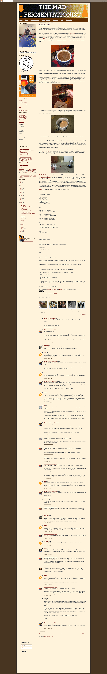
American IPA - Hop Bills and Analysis (26, 162)
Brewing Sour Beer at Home (24, 149)
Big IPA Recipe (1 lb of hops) (25, 153)
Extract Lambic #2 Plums (23, 118)
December (23, 203)
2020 (21, 186)
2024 (21, 182)
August (22, 220)
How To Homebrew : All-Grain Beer (26, 161)
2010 (21, 201)
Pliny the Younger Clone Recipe (25, 163)
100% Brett (27, 172)
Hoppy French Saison (23, 152)
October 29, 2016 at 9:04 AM (48, 595)
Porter (33, 172)
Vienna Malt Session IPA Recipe (25, 157)
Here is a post (41, 189)
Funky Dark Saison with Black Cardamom (28, 206)
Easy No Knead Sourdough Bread (26, 159)
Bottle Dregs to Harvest (23, 102)
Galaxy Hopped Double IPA (24, 155)
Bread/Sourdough (33, 173)
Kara (45, 548)
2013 (21, 196)
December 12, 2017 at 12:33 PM (48, 619)
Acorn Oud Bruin (22, 115)
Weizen (21, 176)
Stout (24, 170)
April (22, 225)
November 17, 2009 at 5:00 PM (48, 369)
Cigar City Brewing (43, 174)
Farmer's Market (26, 176)
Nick (45, 481)
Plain (48, 289)
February (22, 228)
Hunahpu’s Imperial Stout (46, 177)
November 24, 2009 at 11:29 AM (48, 444)
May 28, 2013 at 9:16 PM (47, 512)
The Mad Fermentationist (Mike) (50, 329)
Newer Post (41, 633)
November (23, 205)
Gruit (35, 175)
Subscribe (55, 20)
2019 (21, 188)
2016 (21, 192)
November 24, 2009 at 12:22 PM (48, 454)
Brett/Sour (21, 169)
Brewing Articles (46, 20)
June (22, 223)
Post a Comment (42, 631)
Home (21, 20)
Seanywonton (46, 345)
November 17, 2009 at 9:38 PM (48, 378)
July (22, 221)
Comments (24, 647)
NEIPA (28, 171)
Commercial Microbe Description (24, 104)
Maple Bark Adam (22, 120)
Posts (23, 645)
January (22, 230)
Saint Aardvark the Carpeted (50, 318)
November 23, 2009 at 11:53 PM (48, 419)
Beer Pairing (34, 176)
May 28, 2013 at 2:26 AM (47, 504)
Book (26, 20)
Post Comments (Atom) (48, 636)
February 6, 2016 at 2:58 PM (48, 538)
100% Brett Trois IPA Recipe (24, 154)
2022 (21, 185)
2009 (21, 202)
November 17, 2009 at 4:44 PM (48, 358)
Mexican (55, 289)
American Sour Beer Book (25, 175)
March (22, 227)
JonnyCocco (46, 515)
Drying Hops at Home (24, 165)
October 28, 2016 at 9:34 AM (48, 584)
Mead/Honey (25, 173)
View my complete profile (28, 241)
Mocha (60, 289)
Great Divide (79, 180)
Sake (30, 176)
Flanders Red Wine (22, 119)
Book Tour (21, 100)
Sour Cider (23, 216)
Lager (22, 172)
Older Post (84, 633)
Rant (31, 175)
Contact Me (69, 20)
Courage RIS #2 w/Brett (23, 116)
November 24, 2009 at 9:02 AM (48, 434)
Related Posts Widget (83, 314)
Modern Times (31, 170)
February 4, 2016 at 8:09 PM (48, 531)
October (22, 217)
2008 (21, 231)
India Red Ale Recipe (23, 160)
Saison (23, 171)
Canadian (51, 289)
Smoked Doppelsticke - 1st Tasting (27, 210)
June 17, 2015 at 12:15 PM (47, 522)
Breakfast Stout (72, 33)
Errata (20, 107)
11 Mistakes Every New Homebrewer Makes (27, 147)
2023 (21, 184)
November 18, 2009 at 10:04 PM (48, 402)
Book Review (33, 171)
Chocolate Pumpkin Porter (44, 151)
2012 (21, 198)
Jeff (44, 405)
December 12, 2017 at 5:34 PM (48, 628)
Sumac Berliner (21, 122)
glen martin (46, 541)
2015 (21, 193)
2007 (21, 233)
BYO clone (45, 38)
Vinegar (21, 177)
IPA (19, 171)
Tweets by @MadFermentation (24, 110)
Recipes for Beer (35, 20)
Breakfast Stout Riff (24, 209)
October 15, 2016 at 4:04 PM (48, 554)
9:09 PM (55, 293)
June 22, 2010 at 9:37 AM (47, 478)
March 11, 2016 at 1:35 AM (47, 545)
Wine (20, 173)
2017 (21, 191)
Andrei (45, 457)
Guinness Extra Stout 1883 (23, 117)
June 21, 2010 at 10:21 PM (47, 461)
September (23, 218)
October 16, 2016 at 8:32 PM (48, 572)
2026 (21, 181)
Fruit (29, 169)
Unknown (45, 372)
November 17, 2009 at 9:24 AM (48, 342)
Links (62, 20)
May (22, 224)
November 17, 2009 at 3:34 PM (48, 349)
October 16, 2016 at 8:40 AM (48, 564)
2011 (21, 199)
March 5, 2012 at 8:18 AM (47, 488)
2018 (21, 189)
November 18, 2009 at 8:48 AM (48, 389)
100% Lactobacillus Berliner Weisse (26, 158)
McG (45, 352)
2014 (21, 195)
